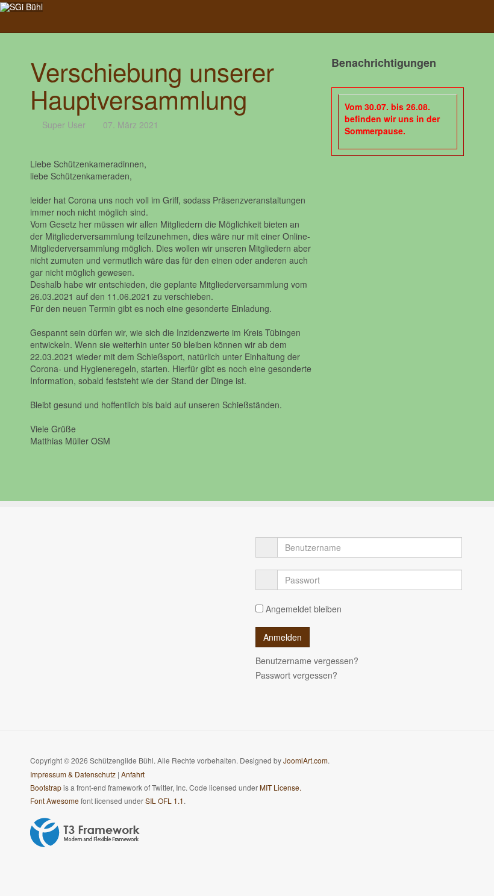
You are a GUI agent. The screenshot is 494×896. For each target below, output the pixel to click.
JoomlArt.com (305, 760)
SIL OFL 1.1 (164, 800)
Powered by (85, 833)
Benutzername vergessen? (306, 661)
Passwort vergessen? (296, 675)
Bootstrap (45, 787)
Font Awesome (54, 800)
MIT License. (280, 787)
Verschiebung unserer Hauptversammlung (152, 85)
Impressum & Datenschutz (73, 774)
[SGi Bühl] (21, 7)
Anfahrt (133, 774)
